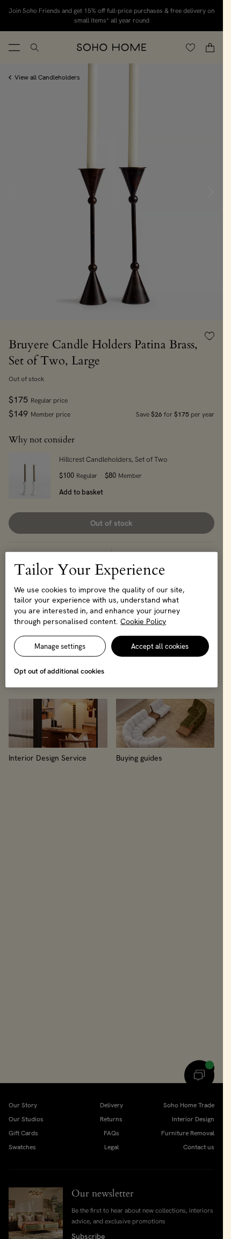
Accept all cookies (160, 646)
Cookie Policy (143, 621)
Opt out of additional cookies (59, 671)
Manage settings (59, 646)
